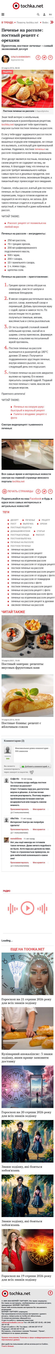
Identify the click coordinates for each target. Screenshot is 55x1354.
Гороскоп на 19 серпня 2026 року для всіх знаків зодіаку (26, 1278)
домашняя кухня (20, 531)
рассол (40, 535)
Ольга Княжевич (20, 57)
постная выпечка (21, 538)
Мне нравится (39, 809)
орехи (43, 523)
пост (13, 523)
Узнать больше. (8, 1346)
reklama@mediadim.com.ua (12, 1322)
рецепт (46, 520)
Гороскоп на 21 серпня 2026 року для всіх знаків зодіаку (26, 1001)
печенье (30, 520)
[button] (44, 14)
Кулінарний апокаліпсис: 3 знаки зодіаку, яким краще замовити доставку (27, 1057)
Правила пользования (10, 1338)
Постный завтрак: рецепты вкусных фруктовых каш (22, 666)
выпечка (28, 523)
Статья (41, 531)
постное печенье (21, 546)
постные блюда (20, 535)
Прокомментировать (19, 809)
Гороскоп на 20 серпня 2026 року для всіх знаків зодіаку (26, 1114)
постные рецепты (21, 527)
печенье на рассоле (22, 542)
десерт (15, 520)
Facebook (35, 498)
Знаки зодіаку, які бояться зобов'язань (22, 1168)
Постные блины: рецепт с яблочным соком (21, 725)
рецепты (7, 72)
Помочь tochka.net (28, 22)
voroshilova (16, 838)
